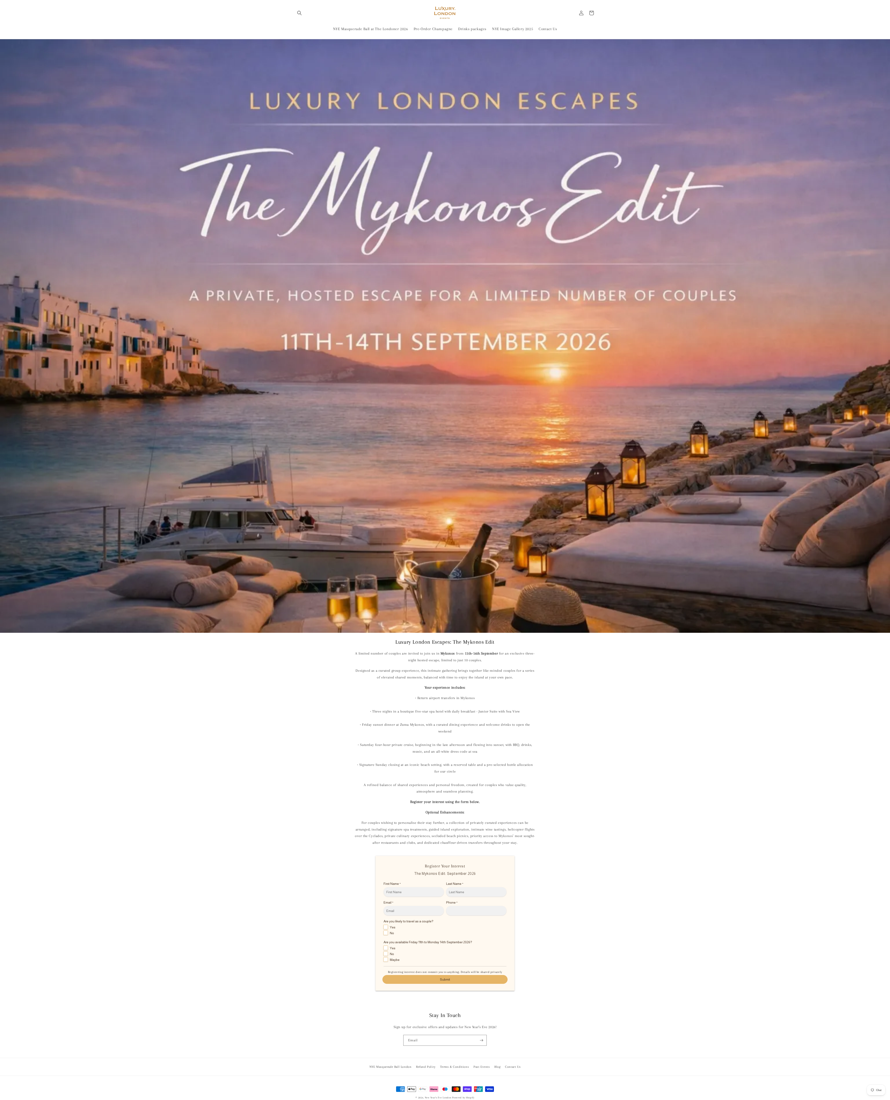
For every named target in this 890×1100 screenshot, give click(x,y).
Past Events (482, 1066)
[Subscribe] (481, 1040)
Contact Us (513, 1066)
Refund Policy (426, 1066)
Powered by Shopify (463, 1097)
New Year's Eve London (438, 1097)
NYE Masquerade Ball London (390, 1066)
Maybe (395, 960)
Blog (497, 1066)
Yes (392, 927)
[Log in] (581, 13)
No (392, 933)
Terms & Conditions (454, 1066)
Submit (445, 979)
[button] (299, 13)
